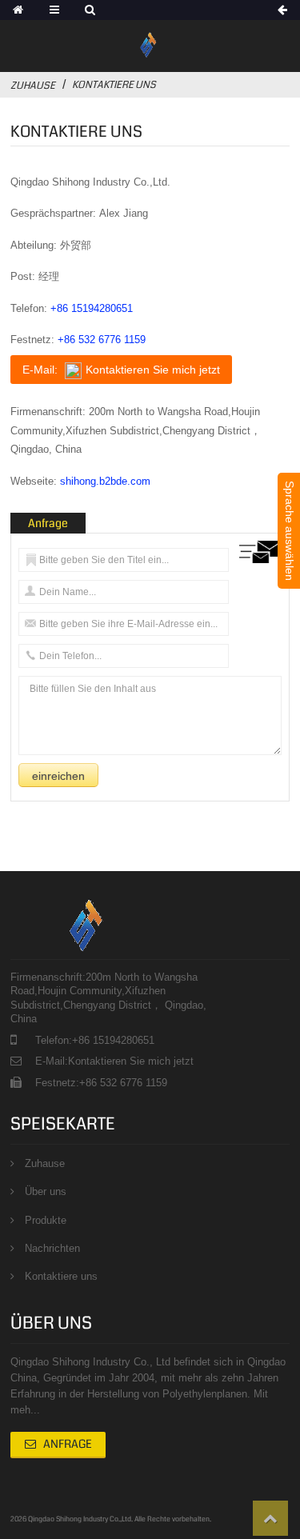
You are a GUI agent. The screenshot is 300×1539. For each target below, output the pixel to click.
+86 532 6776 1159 (102, 340)
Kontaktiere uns (61, 1276)
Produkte (45, 1220)
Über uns (45, 1191)
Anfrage (67, 1444)
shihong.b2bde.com (105, 481)
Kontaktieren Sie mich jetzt (131, 1061)
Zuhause (32, 85)
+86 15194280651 (91, 308)
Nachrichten (52, 1248)
